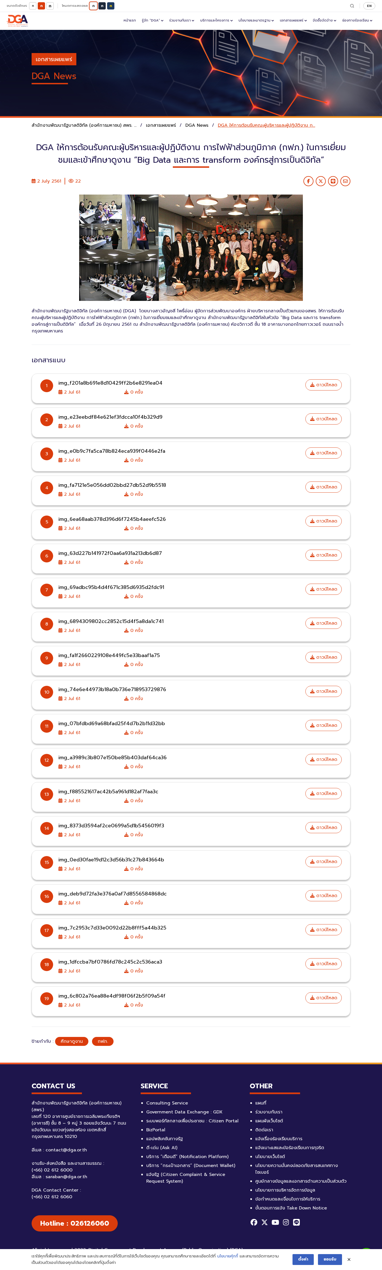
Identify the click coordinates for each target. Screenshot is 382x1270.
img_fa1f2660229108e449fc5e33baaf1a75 (109, 655)
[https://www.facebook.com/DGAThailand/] (254, 1222)
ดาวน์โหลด (326, 385)
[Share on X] (321, 181)
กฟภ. (103, 1041)
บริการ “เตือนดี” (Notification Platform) (187, 1156)
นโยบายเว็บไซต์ (270, 1156)
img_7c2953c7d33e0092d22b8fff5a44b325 (112, 928)
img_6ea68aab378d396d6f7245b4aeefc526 (112, 519)
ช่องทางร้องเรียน (355, 20)
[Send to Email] (345, 181)
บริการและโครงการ (214, 20)
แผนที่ (260, 1103)
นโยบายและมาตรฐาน (254, 20)
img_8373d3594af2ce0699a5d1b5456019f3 (111, 826)
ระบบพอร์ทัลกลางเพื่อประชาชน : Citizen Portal (192, 1121)
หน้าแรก (130, 20)
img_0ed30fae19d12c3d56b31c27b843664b (111, 860)
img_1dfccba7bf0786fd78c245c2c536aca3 (110, 962)
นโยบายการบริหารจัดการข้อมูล (285, 1190)
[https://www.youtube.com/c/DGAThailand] (275, 1222)
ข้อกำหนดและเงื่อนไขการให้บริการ (287, 1199)
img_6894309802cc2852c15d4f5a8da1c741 (111, 621)
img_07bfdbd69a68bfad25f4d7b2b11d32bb (111, 723)
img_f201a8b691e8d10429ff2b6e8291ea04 (110, 383)
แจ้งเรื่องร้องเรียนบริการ (278, 1138)
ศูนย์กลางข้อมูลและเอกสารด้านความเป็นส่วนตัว (300, 1181)
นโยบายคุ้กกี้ (227, 1256)
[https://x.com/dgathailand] (264, 1222)
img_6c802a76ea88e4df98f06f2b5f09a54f (112, 996)
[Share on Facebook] (308, 181)
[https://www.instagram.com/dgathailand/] (286, 1222)
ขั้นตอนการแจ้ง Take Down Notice (291, 1208)
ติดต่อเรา (264, 1130)
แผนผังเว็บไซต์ (269, 1121)
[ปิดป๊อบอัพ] (349, 1259)
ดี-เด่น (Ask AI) (161, 1147)
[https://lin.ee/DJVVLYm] (296, 1222)
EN (369, 5)
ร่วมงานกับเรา (180, 20)
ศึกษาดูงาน (72, 1041)
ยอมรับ (330, 1259)
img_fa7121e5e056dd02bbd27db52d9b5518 (112, 485)
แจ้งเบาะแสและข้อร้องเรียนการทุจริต (289, 1147)
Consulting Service (167, 1103)
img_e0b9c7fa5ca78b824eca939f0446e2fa (111, 451)
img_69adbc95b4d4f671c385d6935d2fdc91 (111, 587)
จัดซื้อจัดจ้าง (323, 20)
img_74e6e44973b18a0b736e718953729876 (112, 689)
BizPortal (155, 1130)
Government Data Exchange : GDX (184, 1112)
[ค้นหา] (352, 6)
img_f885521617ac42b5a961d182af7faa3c (108, 791)
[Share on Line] (333, 181)
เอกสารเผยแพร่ (291, 20)
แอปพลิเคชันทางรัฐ (164, 1138)
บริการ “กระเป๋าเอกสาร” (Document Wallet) (190, 1165)
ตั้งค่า (303, 1259)
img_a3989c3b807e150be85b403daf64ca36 (112, 757)
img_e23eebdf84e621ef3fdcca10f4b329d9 (110, 417)
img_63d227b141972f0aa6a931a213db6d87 (110, 553)
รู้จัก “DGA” (151, 20)
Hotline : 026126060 (74, 1223)
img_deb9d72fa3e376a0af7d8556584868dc (112, 894)
